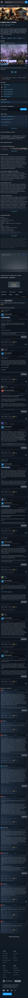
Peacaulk (6, 459)
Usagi (5, 422)
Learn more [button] (23, 109)
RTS (14, 38)
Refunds (4, 977)
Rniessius (6, 349)
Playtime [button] (10, 294)
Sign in (2, 67)
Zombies (19, 38)
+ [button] (23, 38)
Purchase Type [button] (12, 291)
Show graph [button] (23, 296)
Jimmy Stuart (7, 310)
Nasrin (5, 614)
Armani (5, 386)
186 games (6, 350)
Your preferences (12, 277)
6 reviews (5, 578)
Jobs (14, 955)
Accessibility (5, 970)
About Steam (5, 953)
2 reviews (5, 311)
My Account (15, 974)
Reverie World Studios (9, 24)
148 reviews (12, 387)
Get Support (15, 972)
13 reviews (11, 652)
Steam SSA (5, 955)
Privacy (4, 968)
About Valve (15, 953)
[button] (3, 5)
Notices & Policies (6, 972)
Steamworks (5, 957)
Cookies (4, 974)
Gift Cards (5, 962)
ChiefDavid (6, 651)
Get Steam (15, 968)
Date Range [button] (3, 294)
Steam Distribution (6, 960)
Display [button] (16, 294)
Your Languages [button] (8, 300)
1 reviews (5, 539)
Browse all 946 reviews (14, 936)
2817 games (6, 424)
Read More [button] (23, 336)
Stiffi (5, 498)
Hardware (15, 957)
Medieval (9, 38)
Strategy (3, 38)
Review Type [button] (3, 291)
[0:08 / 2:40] (14, 52)
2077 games (6, 387)
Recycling (15, 960)
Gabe (5, 576)
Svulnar (5, 537)
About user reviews (4, 277)
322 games (6, 652)
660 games (6, 500)
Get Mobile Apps (7, 994)
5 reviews (5, 461)
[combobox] (14, 2)
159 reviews (12, 424)
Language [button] (20, 291)
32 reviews (11, 350)
